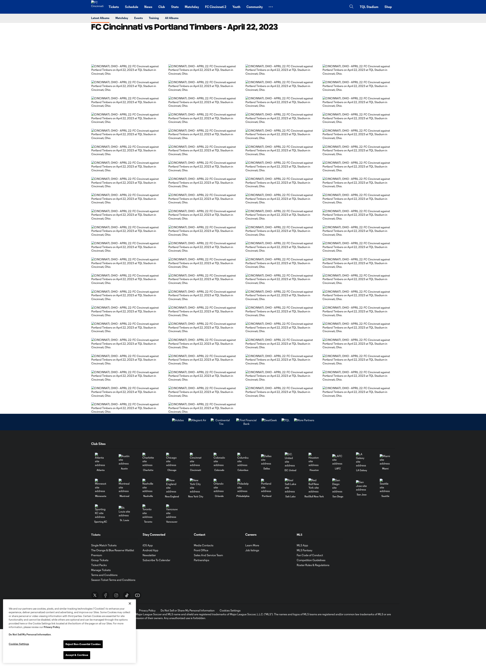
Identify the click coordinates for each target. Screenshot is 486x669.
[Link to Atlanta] (100, 460)
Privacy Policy (52, 627)
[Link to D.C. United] (290, 459)
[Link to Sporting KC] (100, 511)
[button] (271, 7)
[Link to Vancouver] (172, 511)
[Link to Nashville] (148, 486)
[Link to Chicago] (172, 460)
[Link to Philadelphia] (243, 486)
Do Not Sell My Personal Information (30, 634)
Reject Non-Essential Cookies (83, 644)
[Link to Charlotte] (148, 460)
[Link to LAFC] (338, 459)
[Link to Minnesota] (100, 486)
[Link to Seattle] (385, 486)
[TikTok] (127, 595)
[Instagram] (116, 595)
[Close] (130, 603)
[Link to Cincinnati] (195, 460)
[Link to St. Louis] (124, 511)
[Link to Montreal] (124, 486)
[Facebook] (105, 595)
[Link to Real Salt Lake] (290, 485)
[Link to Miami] (385, 459)
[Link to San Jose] (361, 485)
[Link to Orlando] (219, 486)
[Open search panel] (351, 7)
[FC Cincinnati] (97, 6)
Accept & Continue (76, 654)
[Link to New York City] (195, 485)
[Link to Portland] (266, 486)
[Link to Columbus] (243, 460)
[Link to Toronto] (148, 511)
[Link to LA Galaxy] (361, 459)
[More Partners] (286, 420)
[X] (95, 595)
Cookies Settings (230, 610)
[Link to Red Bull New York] (314, 485)
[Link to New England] (172, 485)
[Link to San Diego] (338, 485)
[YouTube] (137, 595)
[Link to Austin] (124, 459)
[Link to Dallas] (266, 459)
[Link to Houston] (314, 460)
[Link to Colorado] (219, 460)
